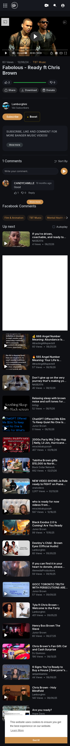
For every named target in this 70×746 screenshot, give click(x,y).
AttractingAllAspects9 (43, 343)
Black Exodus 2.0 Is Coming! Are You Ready (47, 524)
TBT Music (39, 62)
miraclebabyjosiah (42, 446)
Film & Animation (14, 217)
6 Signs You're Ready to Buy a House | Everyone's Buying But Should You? (48, 670)
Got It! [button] (36, 740)
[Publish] (64, 171)
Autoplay (62, 226)
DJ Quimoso (38, 653)
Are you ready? (42, 710)
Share (11, 90)
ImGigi (35, 405)
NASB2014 (37, 240)
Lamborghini (19, 104)
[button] (63, 5)
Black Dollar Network (43, 467)
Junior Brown (39, 425)
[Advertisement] (35, 293)
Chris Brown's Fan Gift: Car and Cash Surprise (49, 648)
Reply (31, 192)
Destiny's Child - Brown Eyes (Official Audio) (47, 544)
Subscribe (12, 116)
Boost (32, 116)
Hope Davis (38, 713)
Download (31, 90)
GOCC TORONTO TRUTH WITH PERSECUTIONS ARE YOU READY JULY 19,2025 (49, 587)
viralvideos (38, 487)
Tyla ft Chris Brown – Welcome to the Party (46, 606)
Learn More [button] (17, 730)
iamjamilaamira (39, 673)
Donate (50, 90)
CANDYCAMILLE (24, 183)
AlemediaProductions (43, 570)
